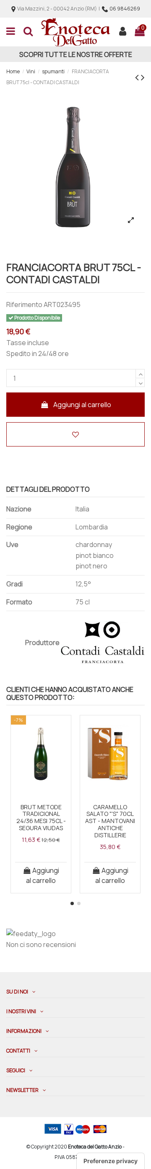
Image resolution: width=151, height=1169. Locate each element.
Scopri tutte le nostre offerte (75, 54)
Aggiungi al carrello (82, 404)
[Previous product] (138, 77)
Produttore (42, 642)
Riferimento (24, 304)
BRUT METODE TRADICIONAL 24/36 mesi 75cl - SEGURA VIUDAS (41, 817)
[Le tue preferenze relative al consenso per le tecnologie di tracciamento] (110, 1161)
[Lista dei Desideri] (41, 789)
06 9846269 (124, 8)
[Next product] (143, 77)
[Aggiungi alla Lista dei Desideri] (75, 434)
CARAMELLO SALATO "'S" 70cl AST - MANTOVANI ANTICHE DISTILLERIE (110, 821)
